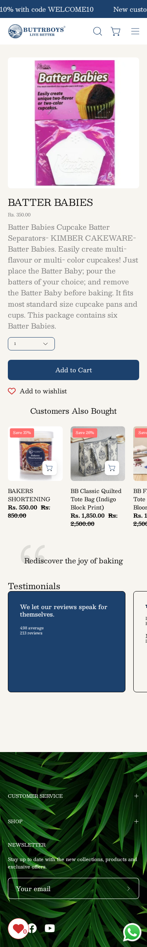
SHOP (15, 821)
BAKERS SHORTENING (29, 495)
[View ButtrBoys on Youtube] (50, 928)
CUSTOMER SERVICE (35, 796)
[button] (96, 31)
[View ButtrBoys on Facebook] (32, 928)
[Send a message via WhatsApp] (132, 932)
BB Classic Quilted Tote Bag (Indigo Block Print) (96, 499)
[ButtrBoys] (37, 31)
